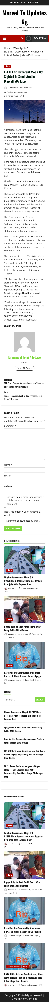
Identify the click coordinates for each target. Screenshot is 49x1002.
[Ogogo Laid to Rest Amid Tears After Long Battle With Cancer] (24, 609)
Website (8, 486)
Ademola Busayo (14, 680)
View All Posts (25, 368)
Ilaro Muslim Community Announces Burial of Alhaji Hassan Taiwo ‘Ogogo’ (22, 674)
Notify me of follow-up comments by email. (22, 513)
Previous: (24, 383)
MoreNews (17, 998)
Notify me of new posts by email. (23, 520)
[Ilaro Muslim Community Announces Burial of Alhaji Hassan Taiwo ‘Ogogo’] (24, 655)
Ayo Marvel (12, 588)
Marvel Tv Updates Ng (24, 17)
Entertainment (13, 967)
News (7, 66)
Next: (23, 396)
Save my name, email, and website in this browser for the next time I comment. (25, 500)
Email (7, 475)
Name (8, 464)
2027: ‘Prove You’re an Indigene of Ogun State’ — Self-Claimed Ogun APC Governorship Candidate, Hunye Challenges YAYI (23, 771)
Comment (10, 425)
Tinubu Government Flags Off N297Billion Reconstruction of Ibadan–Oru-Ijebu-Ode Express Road (23, 581)
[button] (4, 38)
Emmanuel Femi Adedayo (20, 87)
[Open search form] (22, 38)
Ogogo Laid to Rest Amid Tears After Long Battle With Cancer (22, 628)
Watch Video (40, 38)
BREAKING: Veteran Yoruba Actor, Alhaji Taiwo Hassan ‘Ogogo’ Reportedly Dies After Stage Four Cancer (24, 754)
